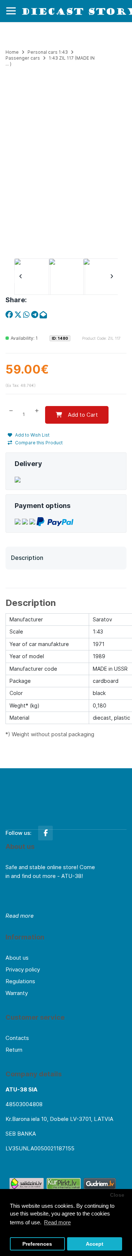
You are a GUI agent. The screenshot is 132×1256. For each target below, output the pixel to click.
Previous (20, 277)
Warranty (17, 992)
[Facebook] (45, 833)
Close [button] (117, 1195)
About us (17, 957)
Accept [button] (94, 1244)
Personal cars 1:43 (47, 52)
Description (27, 557)
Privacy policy (23, 969)
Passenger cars (23, 58)
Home (12, 52)
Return (14, 1049)
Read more (20, 915)
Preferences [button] (37, 1244)
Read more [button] (57, 1222)
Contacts (17, 1037)
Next (111, 277)
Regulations (20, 981)
